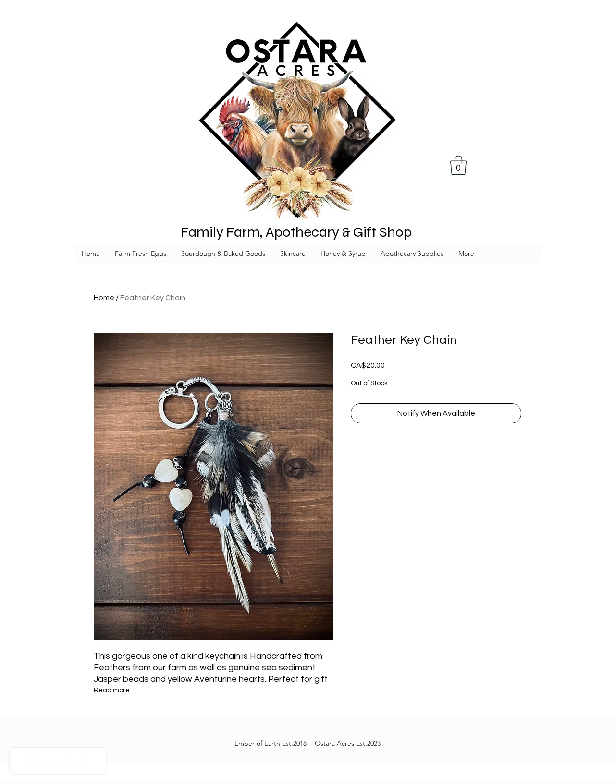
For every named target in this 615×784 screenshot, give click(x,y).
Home (104, 298)
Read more (112, 690)
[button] (458, 165)
